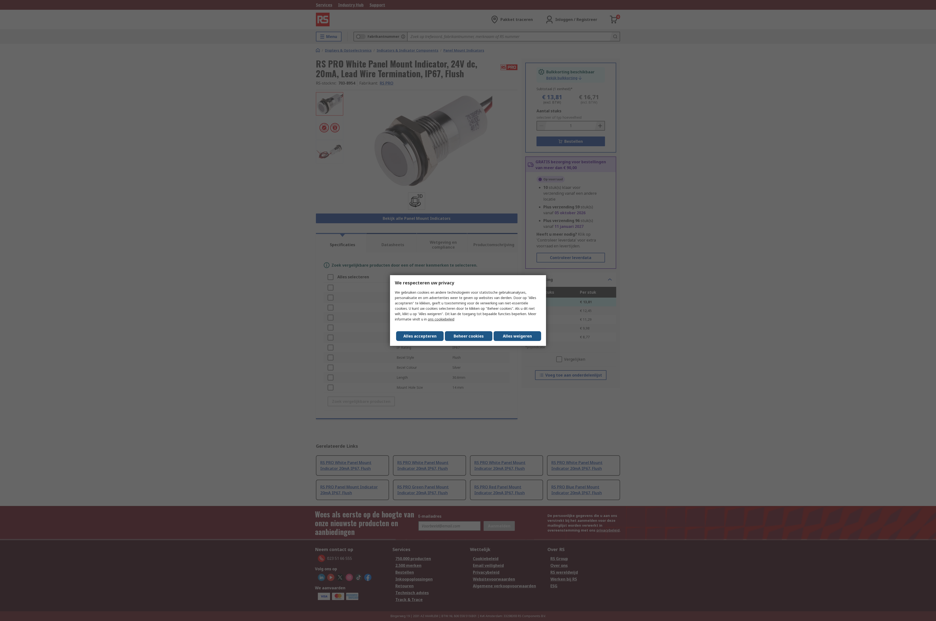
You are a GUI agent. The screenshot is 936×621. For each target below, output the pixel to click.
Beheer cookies (469, 336)
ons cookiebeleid (441, 319)
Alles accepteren (420, 336)
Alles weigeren (517, 336)
